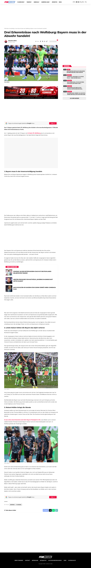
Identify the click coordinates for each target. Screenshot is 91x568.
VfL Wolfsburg (18, 504)
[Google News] (79, 2)
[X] (75, 2)
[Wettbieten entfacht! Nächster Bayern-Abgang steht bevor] (74, 70)
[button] (85, 2)
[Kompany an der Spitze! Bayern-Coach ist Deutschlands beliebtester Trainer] (9, 272)
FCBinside (6, 28)
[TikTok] (82, 2)
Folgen (52, 123)
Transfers (68, 69)
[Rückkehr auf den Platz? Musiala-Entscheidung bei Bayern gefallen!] (74, 87)
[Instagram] (80, 2)
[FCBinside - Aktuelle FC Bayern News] (9, 2)
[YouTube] (77, 2)
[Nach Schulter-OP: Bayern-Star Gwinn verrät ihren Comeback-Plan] (9, 288)
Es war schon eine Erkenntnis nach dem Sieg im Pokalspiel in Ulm (22, 420)
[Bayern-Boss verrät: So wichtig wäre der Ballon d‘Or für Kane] (74, 92)
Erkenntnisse (12, 504)
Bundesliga (12, 28)
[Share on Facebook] (41, 41)
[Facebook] (73, 2)
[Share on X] (43, 41)
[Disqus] (31, 532)
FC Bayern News (69, 80)
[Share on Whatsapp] (45, 41)
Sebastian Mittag (12, 40)
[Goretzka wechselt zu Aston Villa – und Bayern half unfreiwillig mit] (74, 76)
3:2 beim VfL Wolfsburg (34, 133)
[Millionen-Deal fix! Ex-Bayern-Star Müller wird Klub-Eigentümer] (74, 81)
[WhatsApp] (84, 2)
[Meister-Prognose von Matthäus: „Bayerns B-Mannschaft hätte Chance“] (9, 280)
